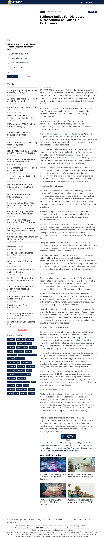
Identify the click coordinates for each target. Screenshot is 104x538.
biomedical (45, 451)
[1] (80, 532)
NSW (18, 347)
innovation (87, 445)
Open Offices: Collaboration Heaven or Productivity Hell (81, 475)
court (17, 393)
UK (35, 355)
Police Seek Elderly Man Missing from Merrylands (22, 143)
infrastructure (26, 363)
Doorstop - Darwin (16, 246)
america (31, 389)
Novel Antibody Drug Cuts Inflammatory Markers (19, 195)
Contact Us (77, 519)
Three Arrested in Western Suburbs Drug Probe (19, 133)
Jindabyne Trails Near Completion (17, 306)
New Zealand (13, 382)
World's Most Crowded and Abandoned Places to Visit (80, 501)
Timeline (11, 84)
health (11, 351)
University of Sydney (59, 445)
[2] (82, 532)
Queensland (12, 355)
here (60, 431)
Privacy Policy (35, 519)
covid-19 (11, 359)
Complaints (12, 522)
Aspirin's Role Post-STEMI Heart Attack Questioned (22, 99)
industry (11, 370)
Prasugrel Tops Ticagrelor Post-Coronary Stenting (22, 91)
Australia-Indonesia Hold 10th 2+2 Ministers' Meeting (21, 287)
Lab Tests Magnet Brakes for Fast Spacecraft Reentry (20, 314)
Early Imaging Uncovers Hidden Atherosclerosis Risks (22, 168)
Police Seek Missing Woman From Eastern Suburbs (20, 253)
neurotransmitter (60, 451)
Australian (27, 343)
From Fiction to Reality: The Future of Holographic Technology (53, 476)
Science (42, 12)
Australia (49, 442)
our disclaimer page (82, 536)
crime (28, 374)
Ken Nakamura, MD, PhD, (62, 157)
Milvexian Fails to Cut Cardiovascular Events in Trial (21, 116)
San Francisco (73, 448)
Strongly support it (19, 54)
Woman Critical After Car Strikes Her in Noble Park (22, 237)
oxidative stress (59, 448)
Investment (12, 366)
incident (31, 393)
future (19, 386)
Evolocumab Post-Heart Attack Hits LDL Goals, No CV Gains (21, 204)
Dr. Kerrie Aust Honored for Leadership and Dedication (20, 279)
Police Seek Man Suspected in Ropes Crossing (21, 297)
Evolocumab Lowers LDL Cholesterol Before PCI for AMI (21, 221)
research (11, 347)
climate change (22, 389)
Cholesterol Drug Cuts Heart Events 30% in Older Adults (20, 212)
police (20, 343)
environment (19, 351)
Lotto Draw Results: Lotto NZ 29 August (22, 108)
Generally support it (20, 58)
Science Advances (88, 448)
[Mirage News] (15, 2)
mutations (73, 451)
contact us (68, 536)
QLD (33, 382)
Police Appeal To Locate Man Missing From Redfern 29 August (22, 229)
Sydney (68, 442)
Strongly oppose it (19, 67)
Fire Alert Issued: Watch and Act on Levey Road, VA (22, 270)
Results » (29, 77)
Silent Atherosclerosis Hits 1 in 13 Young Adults (21, 177)
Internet (23, 393)
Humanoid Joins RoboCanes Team (20, 262)
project (22, 374)
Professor (33, 347)
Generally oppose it (19, 62)
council (30, 355)
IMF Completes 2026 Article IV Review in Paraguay (21, 125)
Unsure (14, 71)
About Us (89, 519)
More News (22, 330)
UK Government (24, 382)
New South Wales (14, 363)
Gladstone (44, 445)
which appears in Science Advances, (65, 134)
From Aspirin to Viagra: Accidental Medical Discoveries (50, 502)
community (12, 343)
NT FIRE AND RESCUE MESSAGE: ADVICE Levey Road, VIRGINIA (22, 152)
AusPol (29, 370)
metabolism (45, 448)
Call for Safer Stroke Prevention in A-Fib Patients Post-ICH (22, 160)
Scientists (88, 442)
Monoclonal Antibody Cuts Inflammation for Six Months (20, 185)
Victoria (25, 347)
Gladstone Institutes (49, 394)
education (21, 366)
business (22, 355)
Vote (12, 77)
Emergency (12, 378)
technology (77, 442)
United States (13, 374)
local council (20, 359)
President (12, 389)
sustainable (21, 378)
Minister (28, 351)
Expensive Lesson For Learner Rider (21, 322)
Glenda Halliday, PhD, (82, 340)
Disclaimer (48, 519)
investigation (20, 370)
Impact (11, 393)
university (59, 442)
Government (21, 339)
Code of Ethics (62, 519)
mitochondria (76, 445)
